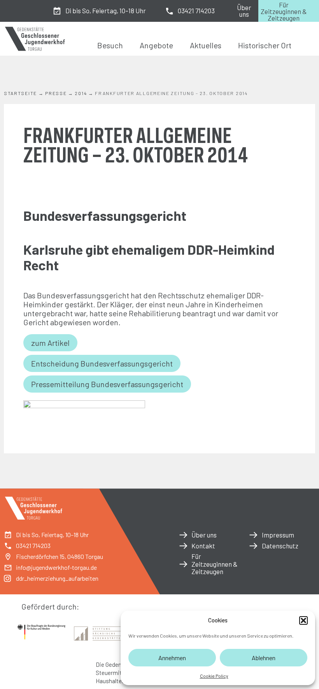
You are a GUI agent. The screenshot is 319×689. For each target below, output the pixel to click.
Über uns (244, 11)
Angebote (156, 45)
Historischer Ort (264, 45)
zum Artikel (50, 342)
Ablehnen (263, 657)
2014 (81, 93)
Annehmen (172, 657)
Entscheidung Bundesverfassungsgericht (102, 363)
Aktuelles (205, 45)
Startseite (20, 93)
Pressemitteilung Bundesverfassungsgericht (107, 384)
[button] (303, 620)
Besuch (110, 45)
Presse (56, 93)
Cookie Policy (214, 675)
